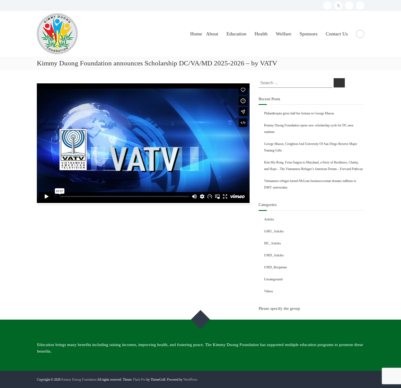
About (212, 34)
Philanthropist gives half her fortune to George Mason (299, 113)
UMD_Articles (274, 255)
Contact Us (337, 34)
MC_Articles (272, 243)
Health (261, 34)
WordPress (190, 379)
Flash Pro (139, 379)
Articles (269, 219)
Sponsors (309, 34)
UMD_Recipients (275, 267)
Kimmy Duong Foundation (79, 379)
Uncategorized (273, 279)
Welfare (283, 34)
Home (196, 34)
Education (236, 34)
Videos (268, 291)
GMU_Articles (274, 231)
